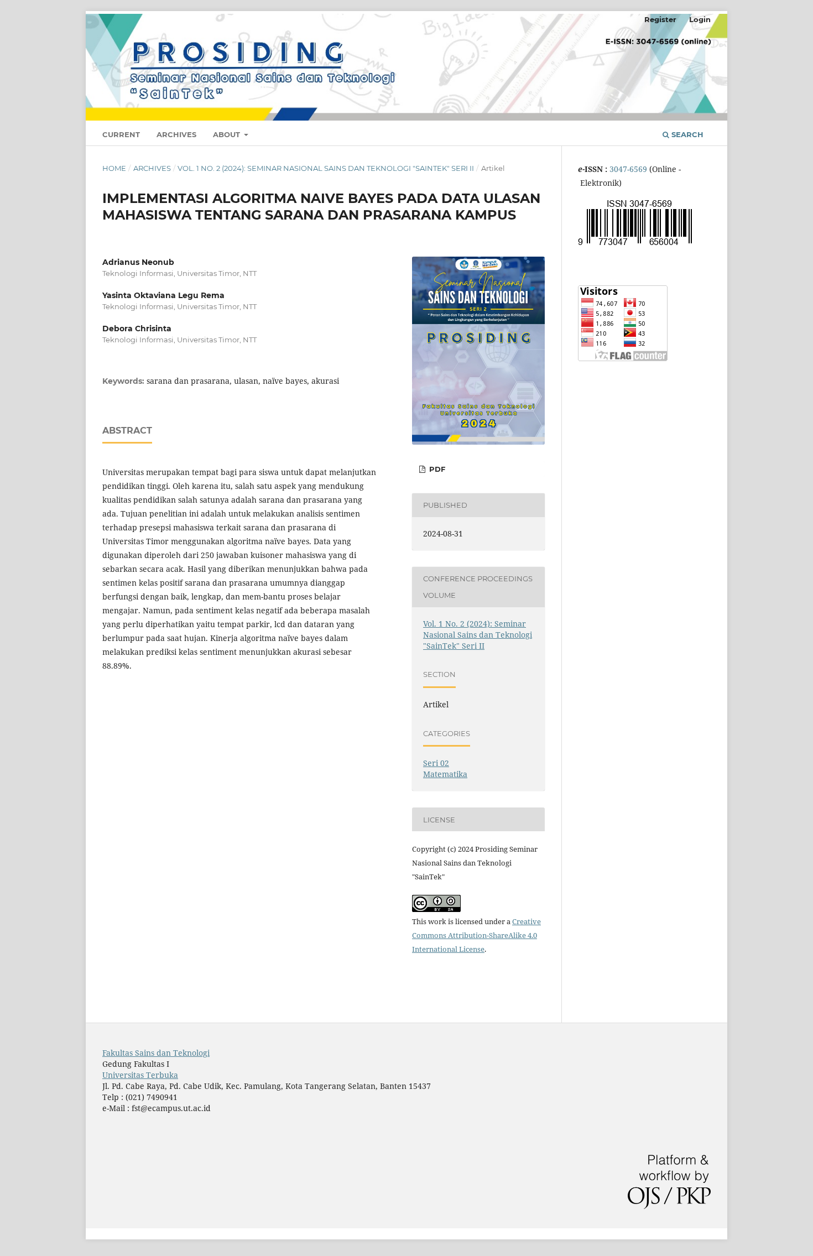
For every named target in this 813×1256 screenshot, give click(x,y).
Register (660, 19)
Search (686, 134)
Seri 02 (436, 763)
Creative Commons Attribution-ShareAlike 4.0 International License (476, 935)
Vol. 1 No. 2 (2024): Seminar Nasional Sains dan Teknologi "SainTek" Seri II (326, 168)
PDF (436, 469)
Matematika (445, 774)
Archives (176, 134)
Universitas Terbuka (140, 1075)
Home (114, 168)
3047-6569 (629, 169)
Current (121, 134)
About (227, 134)
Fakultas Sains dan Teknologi (156, 1052)
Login (700, 19)
